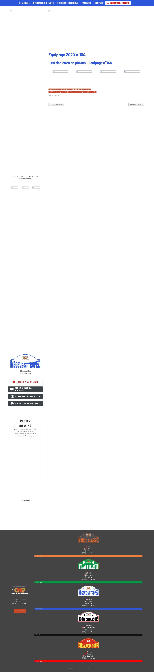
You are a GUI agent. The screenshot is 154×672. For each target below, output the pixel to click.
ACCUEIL (26, 3)
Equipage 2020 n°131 (56, 104)
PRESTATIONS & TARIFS (43, 3)
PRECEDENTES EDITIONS (67, 3)
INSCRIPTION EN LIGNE (119, 3)
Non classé (56, 95)
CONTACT (99, 3)
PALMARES (86, 3)
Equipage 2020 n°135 (136, 104)
